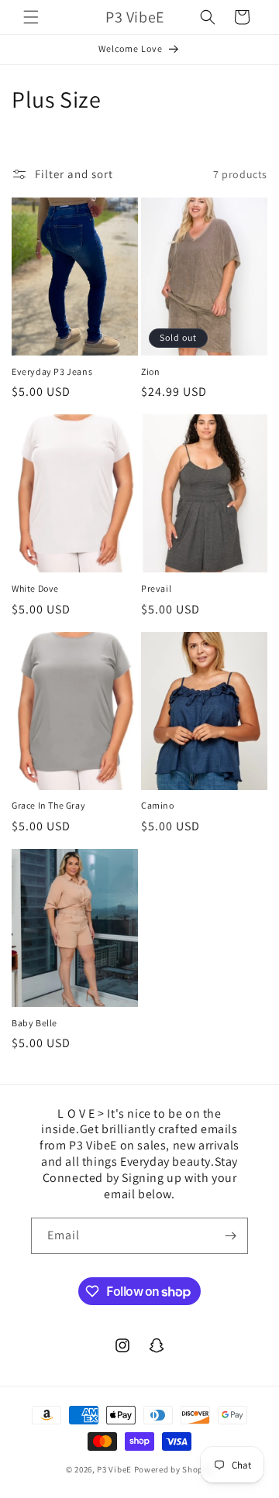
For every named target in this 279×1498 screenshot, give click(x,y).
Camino (157, 805)
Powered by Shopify (174, 1469)
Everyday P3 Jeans (52, 371)
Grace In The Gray (48, 805)
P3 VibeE (114, 1469)
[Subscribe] (230, 1236)
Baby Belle (34, 1023)
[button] (31, 17)
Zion (150, 371)
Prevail (156, 588)
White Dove (35, 588)
